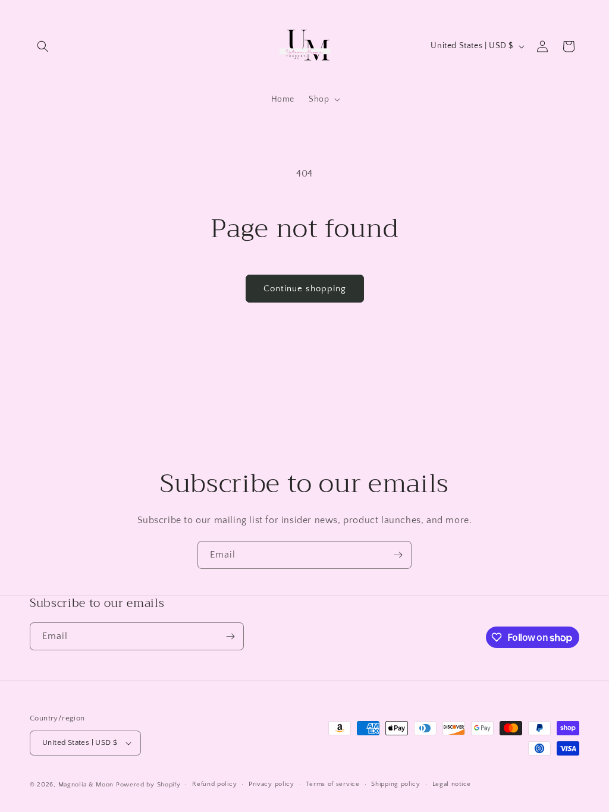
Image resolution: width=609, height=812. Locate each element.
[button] (43, 46)
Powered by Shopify (148, 784)
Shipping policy (395, 784)
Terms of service (332, 784)
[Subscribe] (398, 555)
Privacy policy (271, 784)
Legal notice (451, 784)
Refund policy (214, 784)
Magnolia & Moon (86, 784)
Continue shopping (304, 289)
